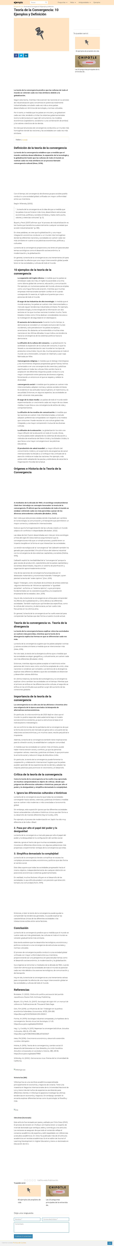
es (22, 6)
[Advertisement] (41, 73)
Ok (110, 1243)
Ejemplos (97, 2)
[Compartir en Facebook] (16, 55)
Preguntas (61, 2)
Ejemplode (17, 6)
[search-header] (46, 2)
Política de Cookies (19, 1243)
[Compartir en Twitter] (21, 55)
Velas (72, 2)
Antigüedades (84, 2)
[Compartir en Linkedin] (26, 55)
